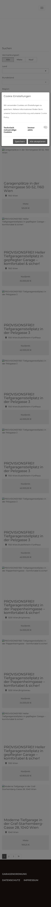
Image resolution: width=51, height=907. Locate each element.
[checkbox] (45, 127)
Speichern (20, 141)
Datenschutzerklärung (20, 113)
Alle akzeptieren (37, 141)
